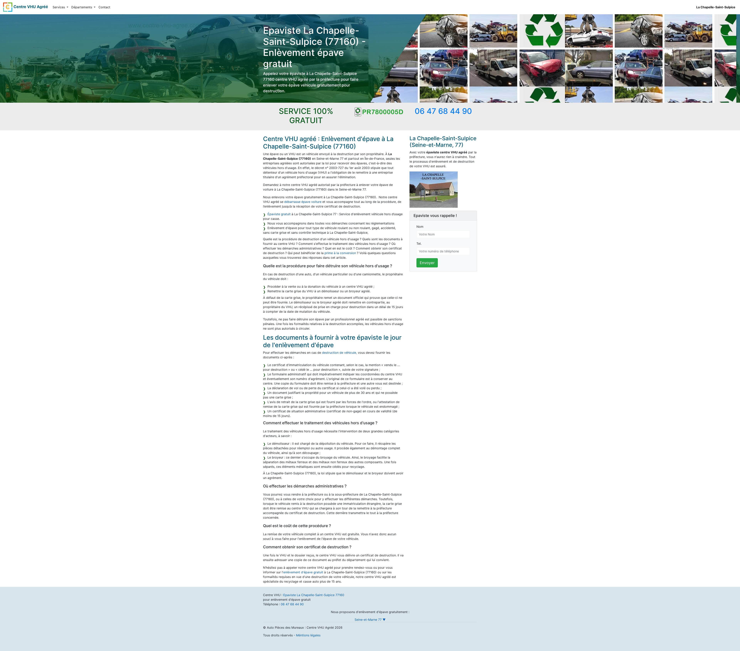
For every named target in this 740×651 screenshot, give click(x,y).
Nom (419, 226)
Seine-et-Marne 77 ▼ (370, 620)
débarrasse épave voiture (302, 202)
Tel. (418, 243)
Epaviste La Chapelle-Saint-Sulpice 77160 (313, 595)
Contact (104, 7)
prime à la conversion (340, 253)
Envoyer (427, 262)
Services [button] (59, 7)
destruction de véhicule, (339, 352)
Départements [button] (82, 7)
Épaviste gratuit (279, 214)
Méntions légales (308, 635)
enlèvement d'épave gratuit (303, 572)
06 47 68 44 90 (292, 604)
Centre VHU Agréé (30, 6)
